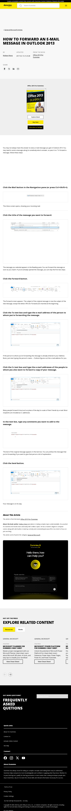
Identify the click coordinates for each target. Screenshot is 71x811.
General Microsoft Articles (13, 30)
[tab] (9, 629)
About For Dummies (10, 732)
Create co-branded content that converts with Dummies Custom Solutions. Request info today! (35, 1)
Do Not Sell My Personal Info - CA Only (16, 801)
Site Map (6, 746)
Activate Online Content (11, 741)
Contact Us (7, 736)
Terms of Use (8, 787)
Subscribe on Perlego (35, 127)
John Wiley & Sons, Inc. (26, 805)
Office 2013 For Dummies (38, 56)
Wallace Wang (8, 56)
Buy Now (35, 122)
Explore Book (35, 117)
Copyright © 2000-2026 (11, 805)
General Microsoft (34, 535)
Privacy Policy (8, 791)
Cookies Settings (9, 796)
